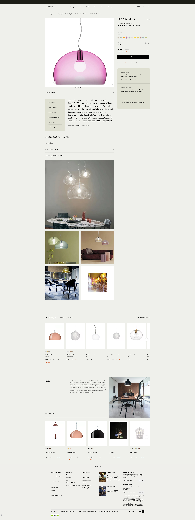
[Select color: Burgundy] (139, 448)
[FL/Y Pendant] (79, 52)
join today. (114, 477)
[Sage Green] (121, 38)
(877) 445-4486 (135, 79)
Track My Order (54, 487)
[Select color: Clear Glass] (67, 351)
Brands (68, 480)
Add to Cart (133, 56)
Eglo (148, 356)
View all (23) (52, 83)
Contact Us (53, 485)
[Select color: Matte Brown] (91, 448)
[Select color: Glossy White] (89, 448)
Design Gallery (85, 477)
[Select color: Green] (135, 448)
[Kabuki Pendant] (140, 430)
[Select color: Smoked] (72, 351)
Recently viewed (66, 317)
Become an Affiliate (87, 480)
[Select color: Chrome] (46, 351)
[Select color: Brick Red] (49, 448)
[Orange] (124, 38)
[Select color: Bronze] (50, 448)
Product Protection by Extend (73, 485)
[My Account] (144, 7)
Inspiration (68, 477)
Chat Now (58, 476)
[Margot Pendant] (136, 332)
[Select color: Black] (47, 448)
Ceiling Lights (59, 13)
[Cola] (118, 38)
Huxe (108, 356)
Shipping (53, 490)
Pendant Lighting (69, 13)
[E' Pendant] (118, 430)
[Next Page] (112, 84)
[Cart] (149, 7)
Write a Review (136, 25)
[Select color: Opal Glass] (69, 351)
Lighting (52, 13)
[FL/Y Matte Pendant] (97, 430)
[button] (122, 25)
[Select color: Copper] (49, 351)
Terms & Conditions (86, 485)
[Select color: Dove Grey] (138, 448)
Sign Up (141, 480)
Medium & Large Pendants (81, 13)
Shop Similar (56, 347)
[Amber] (138, 38)
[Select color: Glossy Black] (88, 448)
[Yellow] (135, 38)
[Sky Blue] (129, 38)
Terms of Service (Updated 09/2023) (87, 511)
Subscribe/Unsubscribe (56, 495)
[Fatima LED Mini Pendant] (116, 332)
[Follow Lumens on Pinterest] (133, 511)
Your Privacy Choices (87, 488)
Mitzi (128, 356)
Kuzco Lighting (69, 356)
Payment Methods (70, 482)
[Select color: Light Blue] (136, 448)
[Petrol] (143, 38)
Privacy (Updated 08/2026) (67, 511)
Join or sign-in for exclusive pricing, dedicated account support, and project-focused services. (132, 90)
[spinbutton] (143, 50)
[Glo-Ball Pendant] (95, 332)
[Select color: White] (46, 448)
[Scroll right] (146, 339)
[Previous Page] (109, 84)
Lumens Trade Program (142, 1)
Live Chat (125, 79)
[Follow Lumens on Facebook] (130, 511)
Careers (84, 482)
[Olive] (146, 38)
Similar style (51, 317)
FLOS (87, 356)
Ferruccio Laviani (123, 23)
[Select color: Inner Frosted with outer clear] (66, 351)
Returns (52, 492)
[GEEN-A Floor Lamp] (55, 430)
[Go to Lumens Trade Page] (102, 477)
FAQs (67, 475)
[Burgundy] (141, 38)
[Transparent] (132, 38)
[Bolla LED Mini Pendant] (75, 332)
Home (47, 13)
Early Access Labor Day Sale (97, 1)
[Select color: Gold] (47, 351)
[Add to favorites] (148, 20)
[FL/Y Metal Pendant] (54, 332)
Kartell (130, 23)
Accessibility (54, 511)
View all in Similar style (142, 317)
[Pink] (127, 38)
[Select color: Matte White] (92, 448)
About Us (84, 475)
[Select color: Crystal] (133, 448)
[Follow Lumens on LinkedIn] (143, 511)
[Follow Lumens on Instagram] (136, 511)
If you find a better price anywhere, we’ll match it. (132, 102)
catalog (116, 490)
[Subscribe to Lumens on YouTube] (140, 511)
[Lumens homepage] (49, 7)
